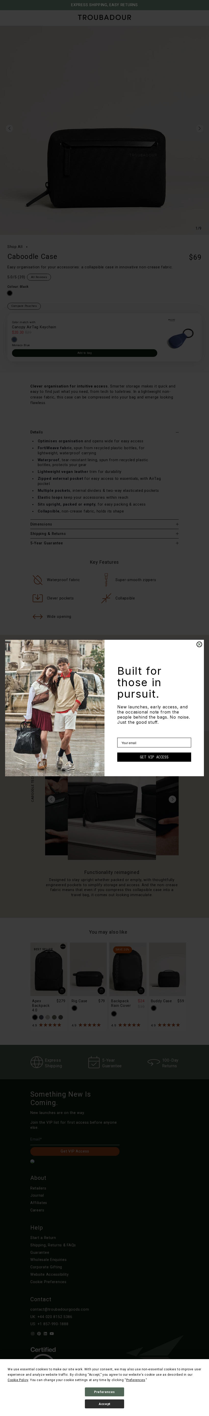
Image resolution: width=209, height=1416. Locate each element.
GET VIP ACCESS (154, 757)
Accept (104, 1404)
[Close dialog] (199, 644)
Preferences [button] (135, 1380)
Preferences (104, 1392)
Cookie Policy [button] (18, 1380)
